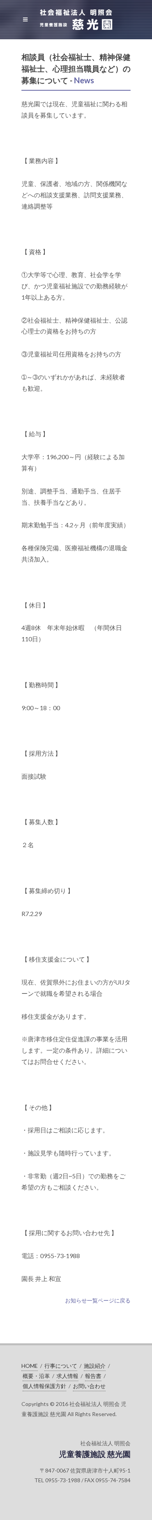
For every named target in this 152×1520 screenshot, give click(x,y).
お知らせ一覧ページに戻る (98, 1300)
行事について (60, 1365)
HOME (29, 1365)
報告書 (93, 1376)
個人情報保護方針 (44, 1386)
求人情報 (67, 1376)
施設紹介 (95, 1365)
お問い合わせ (89, 1386)
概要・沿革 (36, 1376)
